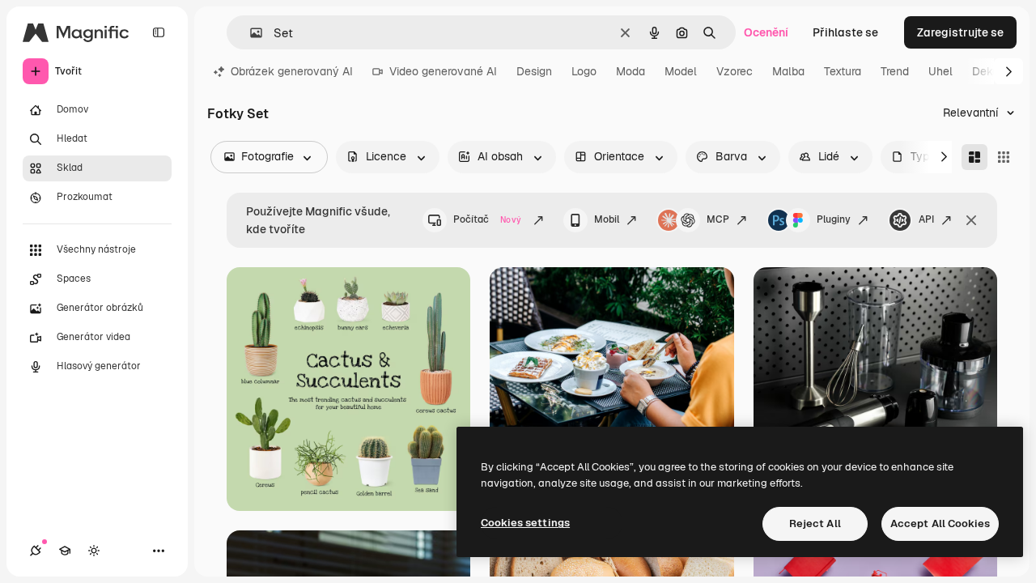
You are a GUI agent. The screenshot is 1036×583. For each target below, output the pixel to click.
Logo (584, 71)
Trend (895, 71)
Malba (788, 71)
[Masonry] (974, 157)
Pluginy (834, 219)
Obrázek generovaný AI (292, 71)
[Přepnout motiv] (94, 551)
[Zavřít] (971, 220)
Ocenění (766, 32)
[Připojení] (36, 551)
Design (534, 71)
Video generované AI (443, 71)
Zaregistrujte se (960, 32)
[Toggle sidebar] (159, 32)
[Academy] (65, 551)
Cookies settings (525, 523)
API (926, 219)
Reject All (815, 523)
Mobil (606, 219)
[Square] (1004, 157)
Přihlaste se (845, 32)
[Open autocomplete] (249, 33)
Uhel (940, 71)
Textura (842, 71)
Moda (630, 71)
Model (680, 71)
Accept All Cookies (940, 523)
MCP (718, 219)
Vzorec (734, 71)
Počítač (487, 219)
